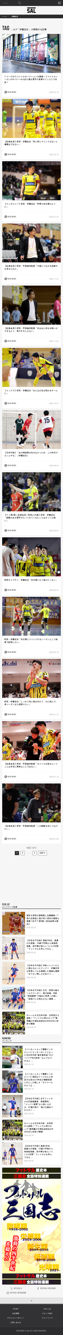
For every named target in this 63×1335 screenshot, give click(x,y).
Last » (42, 853)
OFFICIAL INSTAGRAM (18, 1293)
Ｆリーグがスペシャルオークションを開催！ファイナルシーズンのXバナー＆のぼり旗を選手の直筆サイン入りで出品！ (31, 79)
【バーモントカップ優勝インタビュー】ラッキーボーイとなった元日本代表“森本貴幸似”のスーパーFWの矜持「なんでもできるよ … (38, 1055)
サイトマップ (47, 1318)
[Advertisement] (31, 879)
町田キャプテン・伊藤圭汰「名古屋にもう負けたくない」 (31, 580)
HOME (4, 16)
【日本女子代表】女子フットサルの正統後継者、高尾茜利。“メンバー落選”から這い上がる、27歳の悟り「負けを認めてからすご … (38, 1104)
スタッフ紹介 (47, 1313)
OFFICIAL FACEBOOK (48, 1288)
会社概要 (15, 1313)
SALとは (47, 1309)
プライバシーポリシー (16, 1318)
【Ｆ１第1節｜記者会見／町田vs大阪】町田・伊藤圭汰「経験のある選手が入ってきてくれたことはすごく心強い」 (30, 518)
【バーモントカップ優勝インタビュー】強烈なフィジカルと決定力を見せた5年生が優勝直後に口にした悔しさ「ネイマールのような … (38, 1080)
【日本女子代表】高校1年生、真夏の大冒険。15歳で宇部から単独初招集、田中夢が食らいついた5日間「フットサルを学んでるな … (38, 1151)
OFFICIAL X (18, 1288)
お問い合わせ (16, 1322)
